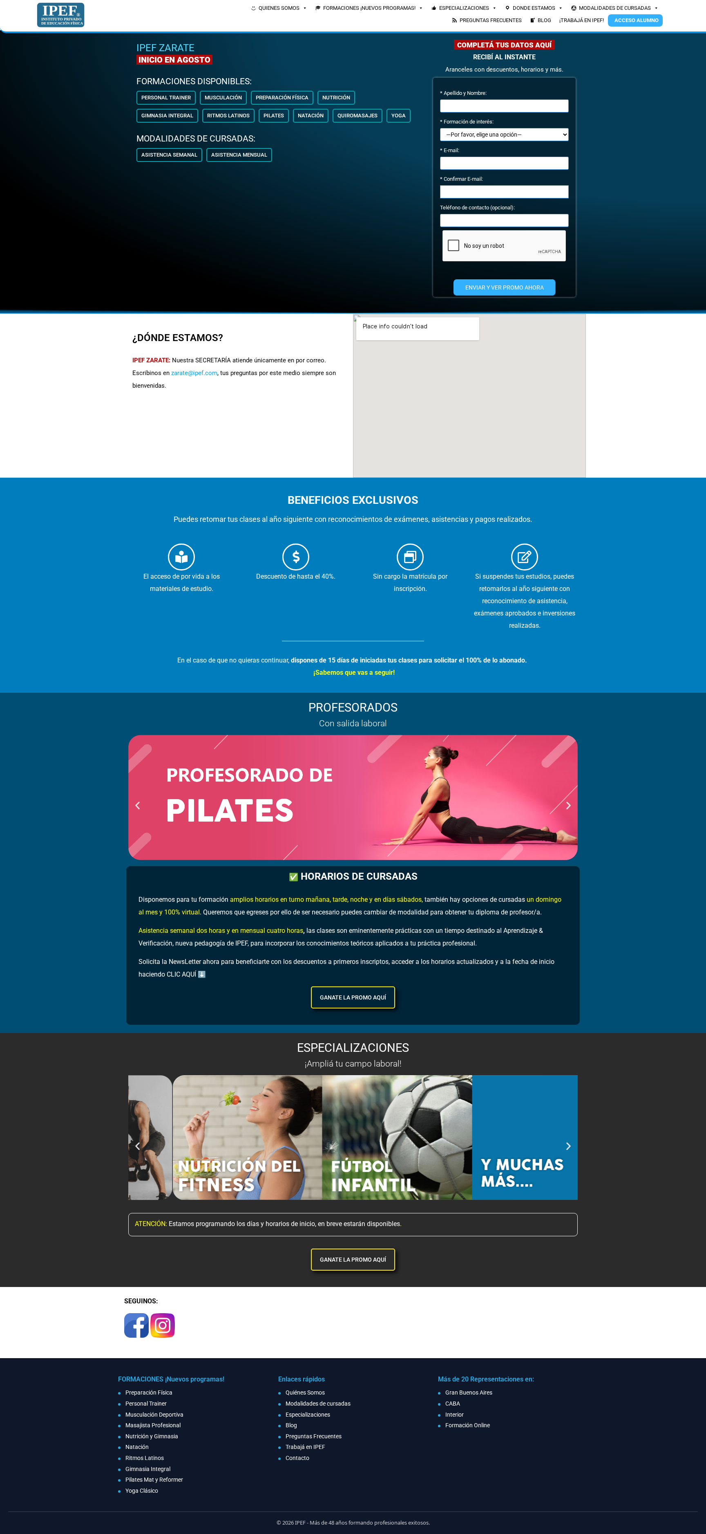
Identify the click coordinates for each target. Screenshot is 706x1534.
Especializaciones (308, 1414)
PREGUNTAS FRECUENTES (491, 20)
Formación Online (467, 1425)
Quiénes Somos (305, 1392)
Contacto (297, 1458)
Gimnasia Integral (147, 1469)
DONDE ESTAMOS (534, 8)
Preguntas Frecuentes (314, 1436)
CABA (452, 1403)
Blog (291, 1425)
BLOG (544, 20)
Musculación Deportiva (154, 1414)
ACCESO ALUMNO (636, 20)
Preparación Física (148, 1392)
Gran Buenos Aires (468, 1392)
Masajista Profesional (153, 1425)
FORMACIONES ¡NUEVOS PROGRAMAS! (369, 8)
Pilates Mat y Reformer (154, 1479)
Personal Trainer (146, 1403)
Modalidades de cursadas (318, 1403)
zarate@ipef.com (194, 373)
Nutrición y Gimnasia (151, 1436)
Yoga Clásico (141, 1490)
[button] (166, 98)
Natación (137, 1447)
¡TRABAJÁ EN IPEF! (581, 20)
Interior (454, 1414)
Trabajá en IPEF (305, 1447)
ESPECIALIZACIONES (464, 8)
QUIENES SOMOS (279, 8)
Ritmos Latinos (144, 1458)
